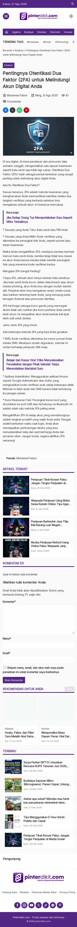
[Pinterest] (60, 905)
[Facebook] (17, 905)
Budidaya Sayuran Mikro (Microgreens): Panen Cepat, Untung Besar (46, 784)
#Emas (47, 41)
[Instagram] (24, 905)
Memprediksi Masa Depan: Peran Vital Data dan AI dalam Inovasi (56, 736)
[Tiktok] (46, 905)
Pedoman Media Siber (44, 892)
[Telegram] (53, 905)
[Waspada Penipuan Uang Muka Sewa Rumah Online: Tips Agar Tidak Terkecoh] (16, 506)
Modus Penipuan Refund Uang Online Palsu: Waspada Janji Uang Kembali (50, 546)
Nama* (7, 638)
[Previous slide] (67, 689)
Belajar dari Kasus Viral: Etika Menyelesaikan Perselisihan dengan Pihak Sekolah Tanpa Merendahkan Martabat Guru (35, 364)
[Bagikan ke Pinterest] (26, 110)
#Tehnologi (61, 41)
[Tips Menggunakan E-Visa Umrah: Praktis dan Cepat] (13, 821)
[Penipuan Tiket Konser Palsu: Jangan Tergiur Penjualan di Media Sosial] (16, 485)
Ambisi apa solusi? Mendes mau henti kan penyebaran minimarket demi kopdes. (46, 802)
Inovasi (68, 31)
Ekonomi (55, 31)
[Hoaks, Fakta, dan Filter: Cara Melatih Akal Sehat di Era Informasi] (20, 711)
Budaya (28, 31)
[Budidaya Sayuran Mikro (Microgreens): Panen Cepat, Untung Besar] (13, 785)
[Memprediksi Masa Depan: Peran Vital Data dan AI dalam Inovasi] (57, 711)
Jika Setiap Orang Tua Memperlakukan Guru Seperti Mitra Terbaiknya (39, 220)
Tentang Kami (9, 892)
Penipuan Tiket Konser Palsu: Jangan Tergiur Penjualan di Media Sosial (49, 483)
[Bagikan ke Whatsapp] (19, 110)
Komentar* (9, 601)
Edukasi (41, 31)
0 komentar (14, 101)
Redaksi (24, 892)
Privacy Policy (67, 892)
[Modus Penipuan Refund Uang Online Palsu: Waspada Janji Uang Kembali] (16, 548)
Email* (6, 653)
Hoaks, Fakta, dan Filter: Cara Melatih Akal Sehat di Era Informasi (19, 736)
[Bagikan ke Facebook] (5, 110)
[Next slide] (72, 689)
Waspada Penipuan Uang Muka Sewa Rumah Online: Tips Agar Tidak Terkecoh (50, 504)
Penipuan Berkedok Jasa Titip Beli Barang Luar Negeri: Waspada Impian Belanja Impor (50, 525)
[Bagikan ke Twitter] (12, 110)
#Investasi (33, 41)
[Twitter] (39, 905)
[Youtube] (31, 905)
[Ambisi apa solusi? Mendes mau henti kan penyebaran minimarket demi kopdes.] (13, 803)
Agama (16, 31)
